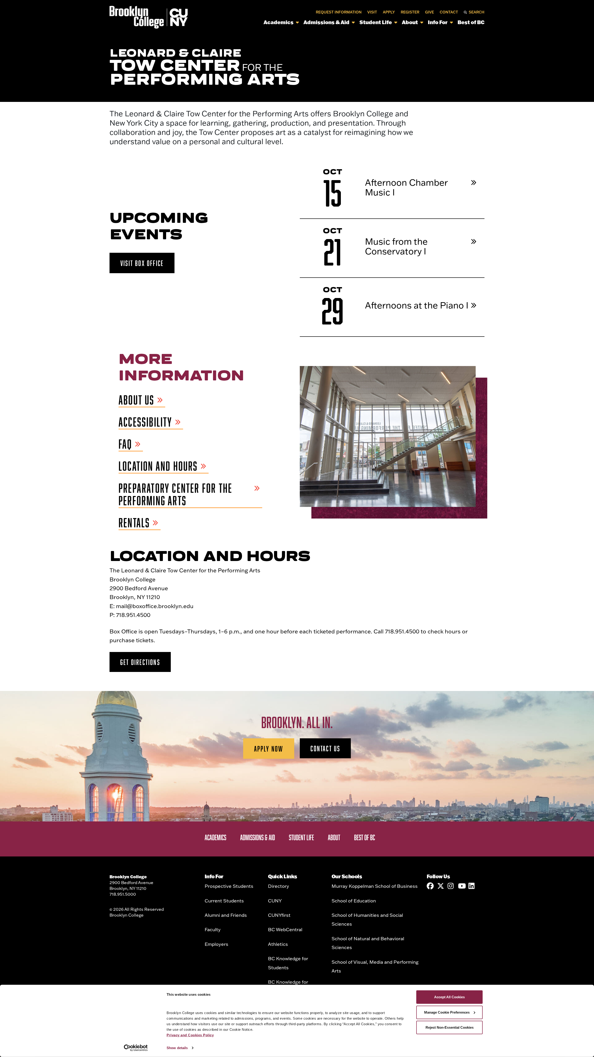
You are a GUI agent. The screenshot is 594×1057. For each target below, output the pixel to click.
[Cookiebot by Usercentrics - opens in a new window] (136, 1047)
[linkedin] (471, 885)
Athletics (278, 944)
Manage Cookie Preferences (447, 1012)
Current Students (224, 901)
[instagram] (451, 885)
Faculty (213, 929)
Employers (216, 944)
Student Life (375, 22)
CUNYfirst (279, 915)
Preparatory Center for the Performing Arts (175, 494)
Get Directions (140, 662)
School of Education (354, 901)
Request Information (339, 12)
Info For (438, 22)
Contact (449, 12)
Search (476, 12)
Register (410, 12)
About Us (137, 400)
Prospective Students (229, 886)
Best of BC (471, 22)
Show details (177, 1048)
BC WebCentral (285, 929)
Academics (279, 22)
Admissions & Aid (326, 22)
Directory (278, 886)
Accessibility (145, 422)
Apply (389, 12)
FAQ (125, 444)
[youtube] (461, 885)
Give (429, 12)
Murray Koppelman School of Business (375, 886)
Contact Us (325, 748)
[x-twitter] (440, 885)
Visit (372, 12)
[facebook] (430, 885)
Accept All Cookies (449, 997)
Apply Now (269, 748)
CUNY (275, 901)
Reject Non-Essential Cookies (450, 1027)
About (410, 22)
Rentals (134, 522)
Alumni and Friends (226, 915)
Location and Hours (158, 466)
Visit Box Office (142, 263)
